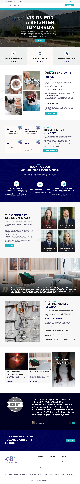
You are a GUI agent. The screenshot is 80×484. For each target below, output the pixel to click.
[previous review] (70, 423)
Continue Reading (10, 381)
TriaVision (41, 480)
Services (39, 462)
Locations (39, 460)
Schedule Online (19, 1)
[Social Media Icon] (68, 1)
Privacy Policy (45, 480)
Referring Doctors (52, 460)
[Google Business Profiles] (73, 1)
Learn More (40, 40)
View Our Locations (51, 113)
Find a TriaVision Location (51, 150)
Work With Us (59, 5)
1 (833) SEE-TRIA (10, 1)
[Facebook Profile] (67, 475)
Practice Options (52, 462)
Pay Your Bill (53, 5)
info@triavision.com (67, 462)
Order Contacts (41, 467)
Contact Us (69, 5)
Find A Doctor (40, 463)
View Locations (67, 463)
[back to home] (12, 5)
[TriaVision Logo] (11, 459)
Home (28, 5)
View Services (13, 61)
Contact (63, 474)
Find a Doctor (9, 245)
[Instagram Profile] (69, 475)
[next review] (73, 423)
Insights (47, 5)
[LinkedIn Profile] (72, 475)
